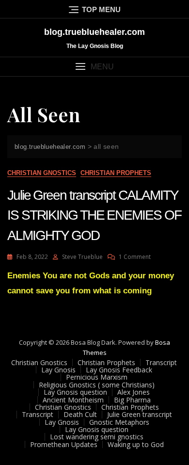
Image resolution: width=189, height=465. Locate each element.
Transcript (161, 362)
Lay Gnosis (58, 369)
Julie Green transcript (139, 414)
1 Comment (135, 256)
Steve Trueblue (82, 257)
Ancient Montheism (73, 399)
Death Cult (80, 414)
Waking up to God (136, 444)
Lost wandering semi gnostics (96, 436)
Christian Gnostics (41, 172)
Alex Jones (133, 392)
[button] (94, 66)
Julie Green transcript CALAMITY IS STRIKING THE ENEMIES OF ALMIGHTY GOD (94, 215)
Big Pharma (132, 399)
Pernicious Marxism (96, 377)
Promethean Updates (63, 444)
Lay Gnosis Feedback (119, 369)
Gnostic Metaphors (119, 422)
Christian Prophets (115, 172)
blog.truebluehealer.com (94, 32)
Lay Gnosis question (75, 392)
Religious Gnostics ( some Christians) (97, 384)
